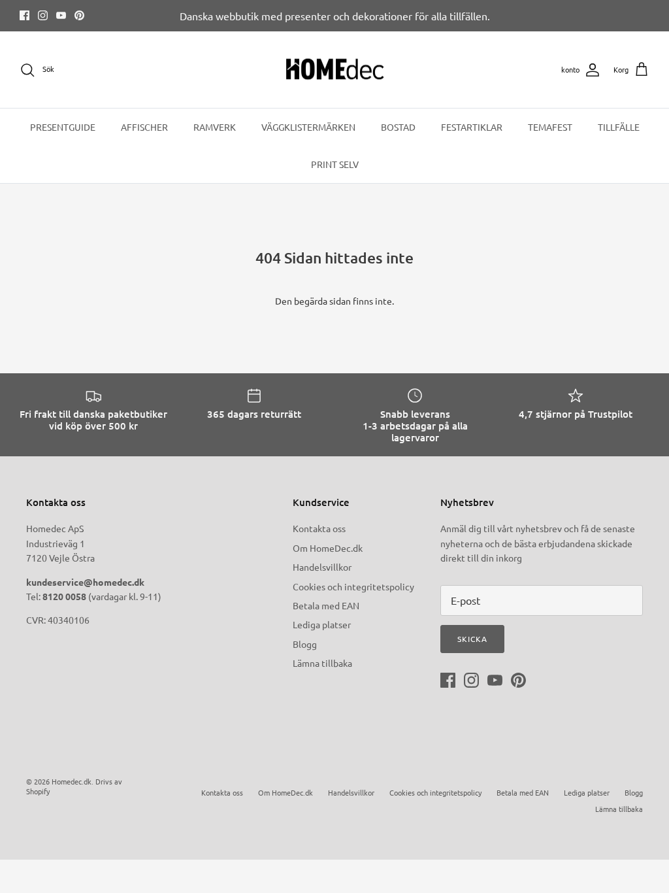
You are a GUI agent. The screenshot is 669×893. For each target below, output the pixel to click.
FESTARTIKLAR (471, 127)
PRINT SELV (335, 164)
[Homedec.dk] (334, 69)
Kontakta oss (319, 528)
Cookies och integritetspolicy (353, 586)
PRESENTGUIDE (62, 127)
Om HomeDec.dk (328, 548)
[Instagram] (43, 15)
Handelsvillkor (322, 567)
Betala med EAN (326, 605)
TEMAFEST (550, 127)
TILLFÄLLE (619, 127)
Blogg (305, 644)
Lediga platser (322, 624)
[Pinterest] (79, 15)
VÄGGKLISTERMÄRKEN (308, 127)
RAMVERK (214, 127)
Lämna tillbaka (322, 663)
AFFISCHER (144, 127)
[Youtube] (61, 15)
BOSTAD (398, 127)
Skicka (472, 638)
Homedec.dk (71, 781)
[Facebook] (24, 15)
